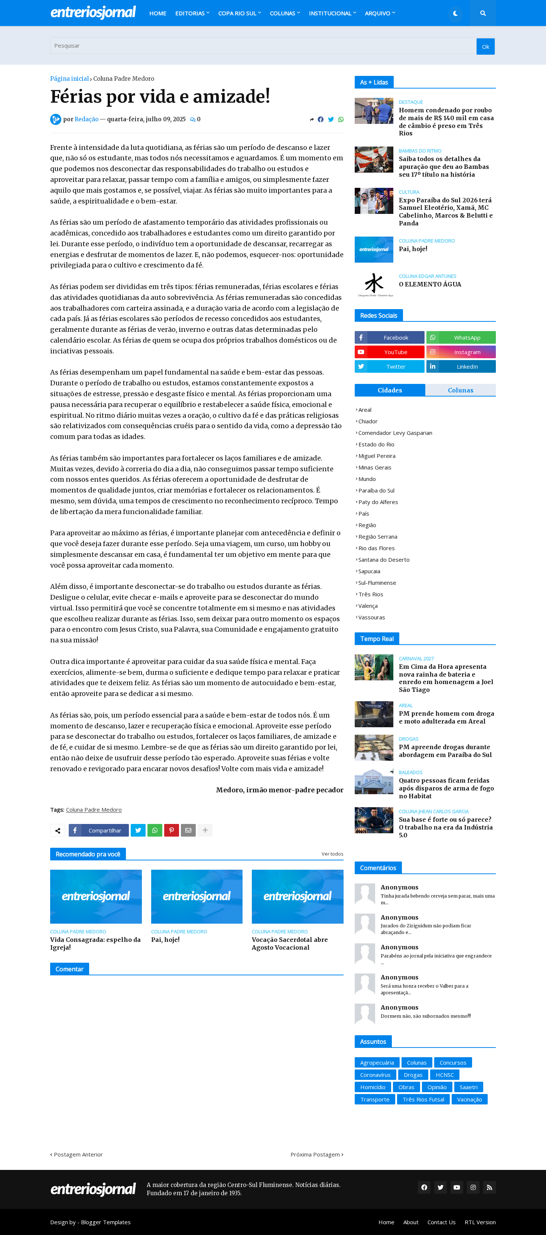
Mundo (367, 478)
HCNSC (445, 1074)
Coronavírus (375, 1074)
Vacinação (469, 1099)
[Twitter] (331, 119)
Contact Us (442, 1222)
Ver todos (333, 853)
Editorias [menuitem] (190, 13)
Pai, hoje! (165, 939)
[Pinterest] (171, 830)
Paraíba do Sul (376, 490)
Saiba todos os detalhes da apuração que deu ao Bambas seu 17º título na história (444, 166)
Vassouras (371, 617)
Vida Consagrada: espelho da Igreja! (95, 943)
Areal (364, 409)
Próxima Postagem (315, 1154)
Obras (407, 1087)
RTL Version (480, 1222)
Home (386, 1222)
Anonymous (400, 887)
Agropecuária (377, 1062)
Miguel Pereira (377, 455)
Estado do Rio (376, 444)
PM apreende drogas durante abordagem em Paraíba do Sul (445, 750)
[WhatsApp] (341, 119)
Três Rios (370, 594)
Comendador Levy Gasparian (395, 432)
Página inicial (69, 78)
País (363, 513)
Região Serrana (377, 536)
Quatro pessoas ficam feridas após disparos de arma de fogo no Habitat (446, 788)
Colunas (461, 390)
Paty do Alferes (378, 502)
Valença (368, 605)
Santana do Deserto (384, 559)
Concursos (453, 1062)
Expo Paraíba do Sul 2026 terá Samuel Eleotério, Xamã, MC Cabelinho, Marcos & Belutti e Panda (446, 211)
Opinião (437, 1087)
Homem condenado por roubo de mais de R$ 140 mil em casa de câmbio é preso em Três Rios (446, 121)
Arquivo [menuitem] (377, 13)
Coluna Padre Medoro (123, 78)
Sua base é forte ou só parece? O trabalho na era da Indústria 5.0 (446, 827)
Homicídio (373, 1087)
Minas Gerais (374, 467)
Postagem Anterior (78, 1154)
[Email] (188, 830)
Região (367, 525)
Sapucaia (369, 571)
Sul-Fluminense (377, 582)
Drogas (413, 1074)
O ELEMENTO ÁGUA (430, 284)
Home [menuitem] (157, 13)
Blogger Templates (106, 1222)
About (411, 1222)
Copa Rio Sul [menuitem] (237, 13)
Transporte (375, 1099)
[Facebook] (321, 119)
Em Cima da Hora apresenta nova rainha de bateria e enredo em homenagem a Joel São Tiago (446, 678)
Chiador (368, 421)
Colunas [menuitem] (282, 13)
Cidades (390, 390)
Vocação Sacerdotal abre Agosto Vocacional (290, 943)
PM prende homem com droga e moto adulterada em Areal (446, 717)
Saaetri (469, 1087)
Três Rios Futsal (423, 1099)
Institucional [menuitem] (330, 13)
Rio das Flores (376, 548)
